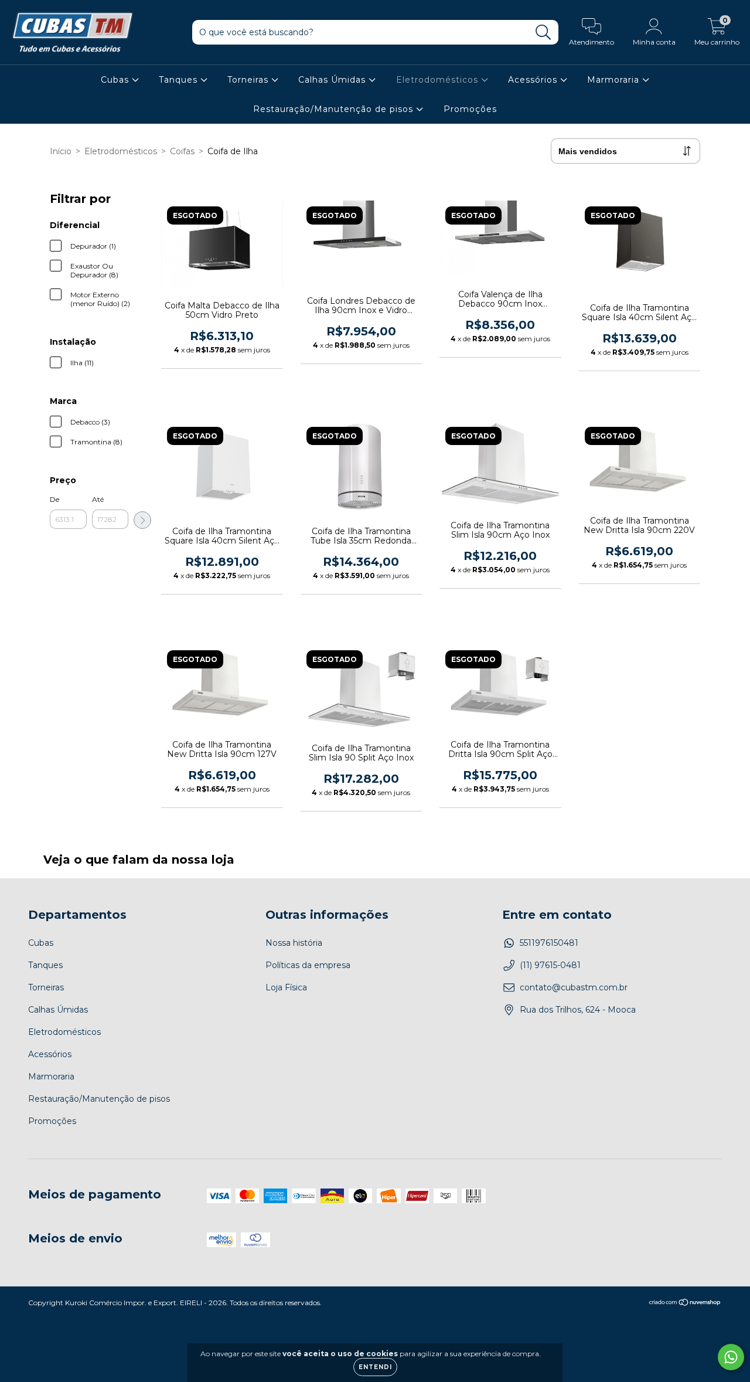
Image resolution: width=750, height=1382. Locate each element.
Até (98, 499)
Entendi (375, 1367)
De (54, 499)
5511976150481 (549, 943)
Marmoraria (614, 79)
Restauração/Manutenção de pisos (334, 109)
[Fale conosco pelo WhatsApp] (731, 1357)
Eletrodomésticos (438, 79)
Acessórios (534, 79)
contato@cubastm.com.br (574, 987)
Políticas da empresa (307, 965)
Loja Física (286, 987)
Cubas (116, 79)
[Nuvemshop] (685, 1303)
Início (60, 151)
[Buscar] (543, 32)
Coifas (182, 151)
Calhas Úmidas (333, 79)
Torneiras (249, 79)
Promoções (470, 109)
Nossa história (293, 943)
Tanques (179, 79)
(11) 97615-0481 (550, 965)
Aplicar (142, 520)
